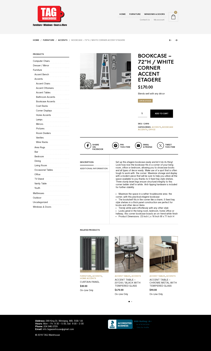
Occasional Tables (43, 170)
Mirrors (39, 124)
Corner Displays (44, 110)
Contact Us (145, 20)
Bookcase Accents (45, 101)
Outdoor (37, 198)
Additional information (94, 168)
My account (159, 20)
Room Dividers (43, 133)
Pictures (40, 128)
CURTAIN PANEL (89, 282)
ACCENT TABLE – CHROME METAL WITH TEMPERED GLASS (163, 282)
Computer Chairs (41, 61)
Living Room (40, 165)
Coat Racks (42, 106)
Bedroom (39, 156)
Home (122, 14)
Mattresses (38, 193)
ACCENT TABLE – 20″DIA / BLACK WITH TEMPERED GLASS (128, 282)
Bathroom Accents (45, 97)
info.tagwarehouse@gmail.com (58, 329)
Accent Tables (122, 276)
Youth (37, 188)
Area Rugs (39, 147)
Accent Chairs (43, 83)
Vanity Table (40, 183)
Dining (37, 161)
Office (151, 129)
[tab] (94, 162)
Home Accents (88, 278)
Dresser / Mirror (41, 65)
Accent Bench (41, 74)
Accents (63, 40)
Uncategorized (40, 202)
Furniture (135, 14)
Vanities (40, 137)
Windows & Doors (154, 14)
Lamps (39, 119)
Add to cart (161, 113)
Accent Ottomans (45, 88)
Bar (36, 152)
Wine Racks (42, 142)
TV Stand (39, 179)
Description (87, 162)
